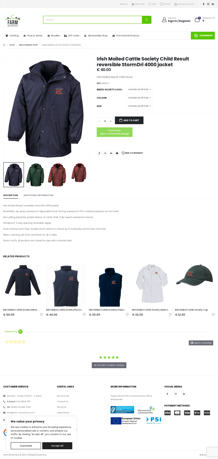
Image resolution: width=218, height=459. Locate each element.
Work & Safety (34, 35)
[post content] (23, 285)
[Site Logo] (13, 20)
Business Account (186, 4)
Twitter (105, 153)
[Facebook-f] (204, 4)
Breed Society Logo (109, 89)
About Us (124, 4)
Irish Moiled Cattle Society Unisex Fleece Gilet (113, 309)
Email (117, 153)
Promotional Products (127, 35)
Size (99, 106)
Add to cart (131, 120)
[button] (4, 108)
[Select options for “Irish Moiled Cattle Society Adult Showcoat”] (166, 269)
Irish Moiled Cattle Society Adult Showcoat (155, 309)
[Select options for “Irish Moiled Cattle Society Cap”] (209, 269)
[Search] (146, 19)
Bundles (55, 35)
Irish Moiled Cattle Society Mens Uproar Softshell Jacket (33, 309)
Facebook (99, 153)
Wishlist (166, 4)
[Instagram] (208, 4)
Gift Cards (139, 4)
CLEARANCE (206, 35)
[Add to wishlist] (41, 314)
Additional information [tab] (38, 195)
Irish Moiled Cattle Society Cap (191, 309)
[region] (41, 434)
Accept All (57, 445)
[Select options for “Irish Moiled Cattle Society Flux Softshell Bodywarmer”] (80, 269)
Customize (26, 445)
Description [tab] (10, 195)
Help (154, 4)
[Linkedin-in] (213, 4)
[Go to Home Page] (4, 44)
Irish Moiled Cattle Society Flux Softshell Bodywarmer (74, 309)
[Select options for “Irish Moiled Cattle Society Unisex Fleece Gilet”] (124, 269)
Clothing (14, 35)
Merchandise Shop (98, 35)
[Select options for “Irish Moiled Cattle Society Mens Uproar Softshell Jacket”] (38, 269)
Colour (101, 97)
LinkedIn (111, 153)
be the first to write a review (109, 365)
